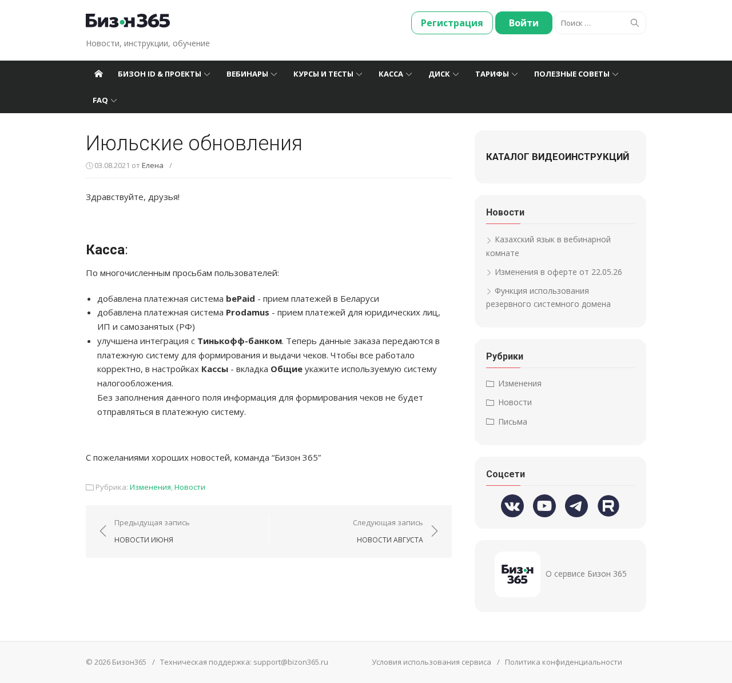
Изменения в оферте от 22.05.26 (558, 271)
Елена (153, 165)
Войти (524, 23)
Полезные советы (572, 74)
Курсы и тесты (323, 74)
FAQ (100, 100)
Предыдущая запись (152, 531)
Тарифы (492, 74)
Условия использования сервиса (431, 662)
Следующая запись (388, 531)
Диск (439, 74)
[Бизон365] (98, 74)
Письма (512, 421)
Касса (391, 74)
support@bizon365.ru (290, 662)
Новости (189, 487)
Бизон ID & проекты (159, 74)
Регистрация (452, 23)
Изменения (150, 487)
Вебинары (247, 74)
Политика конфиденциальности (563, 662)
